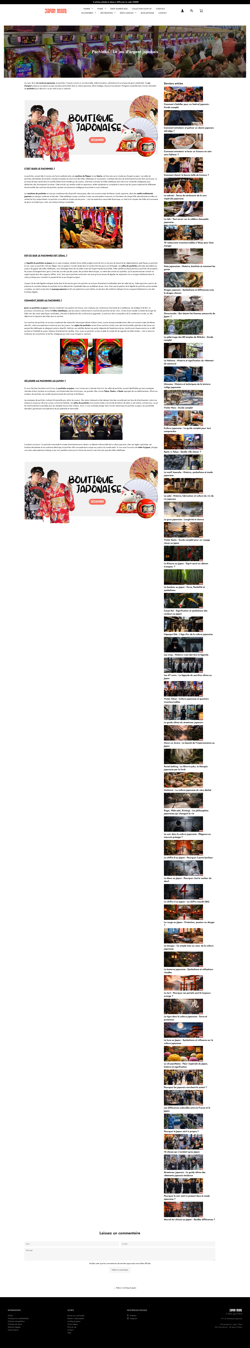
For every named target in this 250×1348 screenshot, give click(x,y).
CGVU (10, 1315)
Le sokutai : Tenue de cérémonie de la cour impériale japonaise (185, 197)
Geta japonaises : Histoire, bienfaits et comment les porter (189, 268)
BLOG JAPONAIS (147, 13)
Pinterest (132, 1315)
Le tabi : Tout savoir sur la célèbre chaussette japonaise (186, 220)
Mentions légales (14, 1327)
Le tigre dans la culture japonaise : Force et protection (185, 1018)
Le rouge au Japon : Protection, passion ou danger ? (189, 924)
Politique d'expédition (16, 1321)
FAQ (69, 1332)
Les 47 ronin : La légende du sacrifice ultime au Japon (188, 677)
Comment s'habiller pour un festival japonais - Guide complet (187, 106)
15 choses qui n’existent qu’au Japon (182, 1151)
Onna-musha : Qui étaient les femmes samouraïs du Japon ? (189, 315)
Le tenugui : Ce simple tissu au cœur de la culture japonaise (188, 947)
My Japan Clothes (235, 1327)
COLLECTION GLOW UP (142, 8)
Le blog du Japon (73, 1321)
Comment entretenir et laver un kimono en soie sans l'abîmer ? (187, 153)
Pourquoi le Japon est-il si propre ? (181, 1131)
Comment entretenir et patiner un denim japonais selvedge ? (189, 129)
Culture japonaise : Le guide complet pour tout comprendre (187, 430)
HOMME (87, 8)
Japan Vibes (237, 1324)
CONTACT (162, 13)
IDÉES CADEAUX (127, 13)
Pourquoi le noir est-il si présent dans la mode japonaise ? (187, 1197)
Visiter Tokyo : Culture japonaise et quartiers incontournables (186, 700)
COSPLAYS (160, 8)
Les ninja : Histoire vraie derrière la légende (186, 654)
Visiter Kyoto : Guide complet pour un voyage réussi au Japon (187, 541)
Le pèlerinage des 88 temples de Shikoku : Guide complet (188, 338)
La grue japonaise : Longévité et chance (184, 519)
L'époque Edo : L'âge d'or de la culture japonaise (188, 634)
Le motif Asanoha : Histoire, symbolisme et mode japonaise (188, 474)
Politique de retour (15, 1324)
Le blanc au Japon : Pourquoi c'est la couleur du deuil (188, 880)
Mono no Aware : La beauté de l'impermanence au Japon (189, 744)
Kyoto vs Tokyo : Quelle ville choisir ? (182, 451)
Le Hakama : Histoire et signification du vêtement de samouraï (189, 362)
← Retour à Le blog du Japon (125, 1287)
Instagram (133, 1318)
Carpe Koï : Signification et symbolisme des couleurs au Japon (185, 612)
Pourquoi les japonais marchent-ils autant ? (185, 1087)
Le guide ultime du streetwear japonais (183, 722)
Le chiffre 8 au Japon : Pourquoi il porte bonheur (188, 857)
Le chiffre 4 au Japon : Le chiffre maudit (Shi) (186, 901)
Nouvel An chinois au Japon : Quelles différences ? (189, 1219)
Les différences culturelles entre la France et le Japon (187, 1109)
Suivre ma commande (75, 1315)
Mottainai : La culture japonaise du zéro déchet (187, 790)
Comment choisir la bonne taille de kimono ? (186, 175)
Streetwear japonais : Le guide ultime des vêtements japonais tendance (184, 1174)
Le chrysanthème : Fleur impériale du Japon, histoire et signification (186, 1065)
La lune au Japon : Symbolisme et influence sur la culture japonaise (188, 1042)
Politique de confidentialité (18, 1318)
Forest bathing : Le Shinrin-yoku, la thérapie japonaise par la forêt (186, 768)
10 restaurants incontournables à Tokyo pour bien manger (189, 244)
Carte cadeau (72, 1324)
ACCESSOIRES (87, 13)
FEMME (100, 8)
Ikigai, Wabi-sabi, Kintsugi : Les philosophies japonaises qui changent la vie (186, 812)
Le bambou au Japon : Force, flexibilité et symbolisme (184, 588)
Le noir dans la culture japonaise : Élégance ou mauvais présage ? (187, 836)
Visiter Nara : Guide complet (178, 407)
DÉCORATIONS (106, 13)
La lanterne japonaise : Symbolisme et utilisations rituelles (188, 971)
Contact (70, 1330)
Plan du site (71, 1327)
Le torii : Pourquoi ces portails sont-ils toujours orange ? (187, 994)
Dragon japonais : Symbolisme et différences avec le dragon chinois (189, 291)
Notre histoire (13, 1330)
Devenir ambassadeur (75, 1318)
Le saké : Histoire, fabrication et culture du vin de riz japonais (189, 497)
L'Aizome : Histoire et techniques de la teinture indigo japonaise (187, 385)
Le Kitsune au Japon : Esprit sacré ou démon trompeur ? (186, 565)
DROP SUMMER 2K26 (119, 8)
